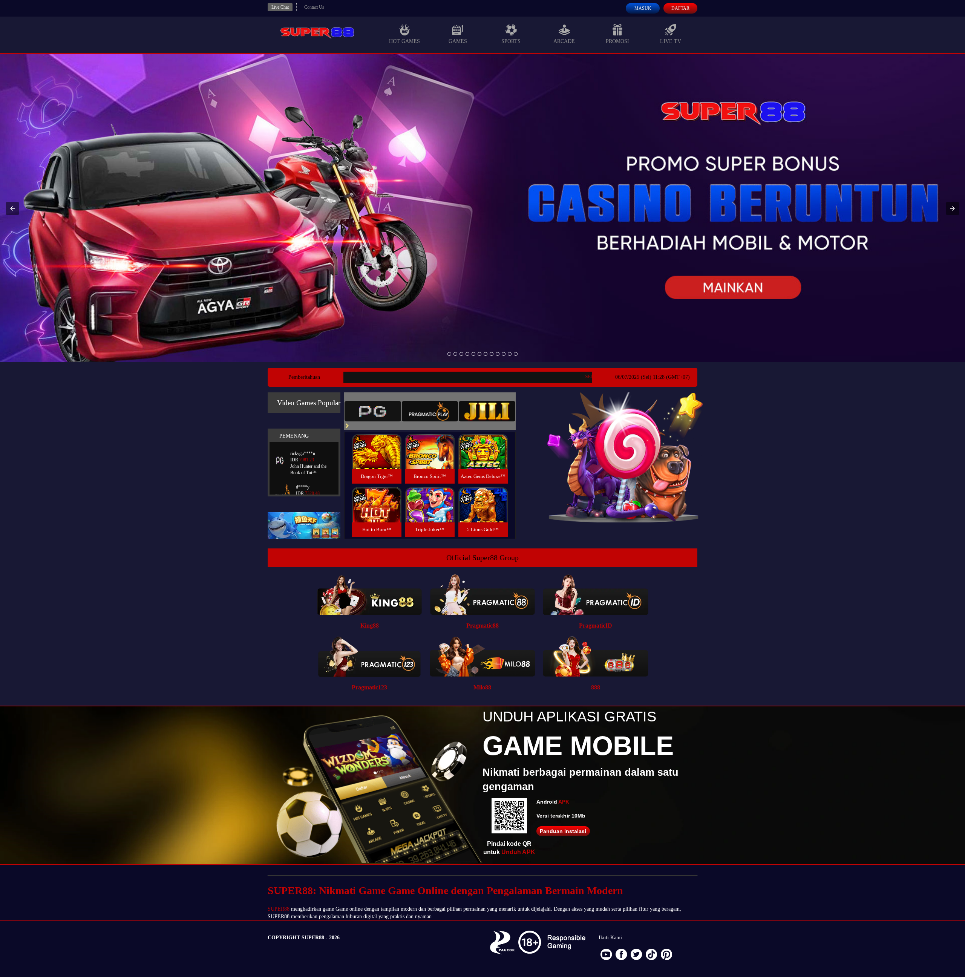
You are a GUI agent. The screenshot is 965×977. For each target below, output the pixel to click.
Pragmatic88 (482, 625)
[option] (449, 354)
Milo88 (482, 687)
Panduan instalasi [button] (563, 831)
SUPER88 (279, 909)
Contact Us (314, 7)
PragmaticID (595, 625)
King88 (369, 625)
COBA (376, 443)
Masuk (642, 8)
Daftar (680, 8)
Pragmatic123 (369, 687)
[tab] (373, 411)
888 (595, 687)
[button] (12, 208)
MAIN (377, 460)
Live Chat (280, 7)
